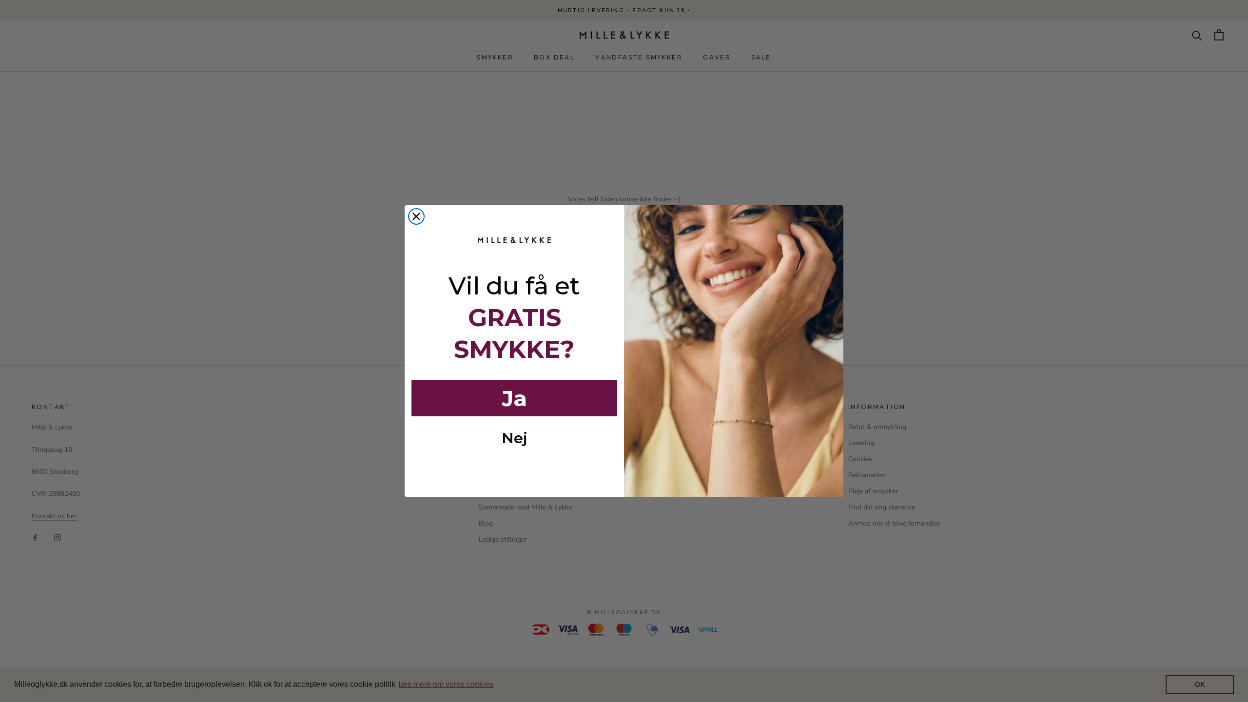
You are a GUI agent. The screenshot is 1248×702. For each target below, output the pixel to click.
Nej (514, 438)
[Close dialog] (416, 216)
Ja (514, 398)
